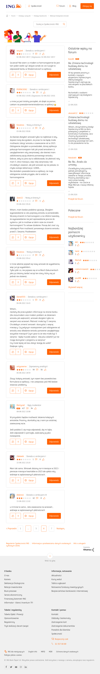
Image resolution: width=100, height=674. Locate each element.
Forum (62, 6)
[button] (13, 75)
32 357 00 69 (60, 644)
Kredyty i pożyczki (25, 16)
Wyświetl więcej (75, 287)
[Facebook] (6, 667)
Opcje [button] (31, 75)
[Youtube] (16, 667)
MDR (50, 652)
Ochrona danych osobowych (67, 652)
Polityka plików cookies (13, 655)
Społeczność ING (7, 16)
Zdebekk (20, 456)
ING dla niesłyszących (16, 652)
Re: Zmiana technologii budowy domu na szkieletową (80, 66)
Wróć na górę (50, 561)
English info (32, 652)
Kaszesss (20, 125)
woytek (20, 50)
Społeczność (36, 6)
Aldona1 (20, 495)
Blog (74, 6)
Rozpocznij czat (61, 639)
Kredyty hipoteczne (40, 16)
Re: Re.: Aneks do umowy (77, 163)
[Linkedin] (26, 667)
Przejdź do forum (75, 199)
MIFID (43, 652)
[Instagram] (21, 667)
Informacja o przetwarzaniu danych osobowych (51, 543)
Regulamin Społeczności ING (17, 543)
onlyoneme (22, 366)
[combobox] (50, 24)
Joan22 (20, 198)
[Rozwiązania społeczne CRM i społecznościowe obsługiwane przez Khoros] (89, 549)
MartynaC (21, 405)
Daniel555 (21, 297)
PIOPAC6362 (22, 89)
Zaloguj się (87, 6)
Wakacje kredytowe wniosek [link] (59, 16)
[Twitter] (11, 667)
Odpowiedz (54, 75)
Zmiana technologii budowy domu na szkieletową (78, 120)
